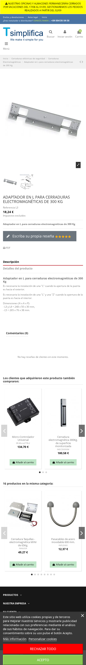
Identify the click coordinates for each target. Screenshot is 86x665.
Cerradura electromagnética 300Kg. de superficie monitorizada (63, 441)
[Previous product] (81, 61)
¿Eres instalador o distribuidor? (26, 20)
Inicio (44, 17)
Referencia (9, 207)
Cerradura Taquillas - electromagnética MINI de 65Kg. (23, 542)
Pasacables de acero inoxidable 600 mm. (63, 540)
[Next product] (82, 61)
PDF (7, 248)
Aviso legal (33, 17)
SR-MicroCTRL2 (23, 443)
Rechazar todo (43, 649)
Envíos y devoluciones (14, 17)
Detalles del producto (18, 268)
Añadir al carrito (25, 462)
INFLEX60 (63, 545)
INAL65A (23, 548)
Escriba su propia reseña (33, 236)
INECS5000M (63, 449)
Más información (14, 639)
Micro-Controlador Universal (23, 438)
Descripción (11, 262)
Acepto (43, 660)
